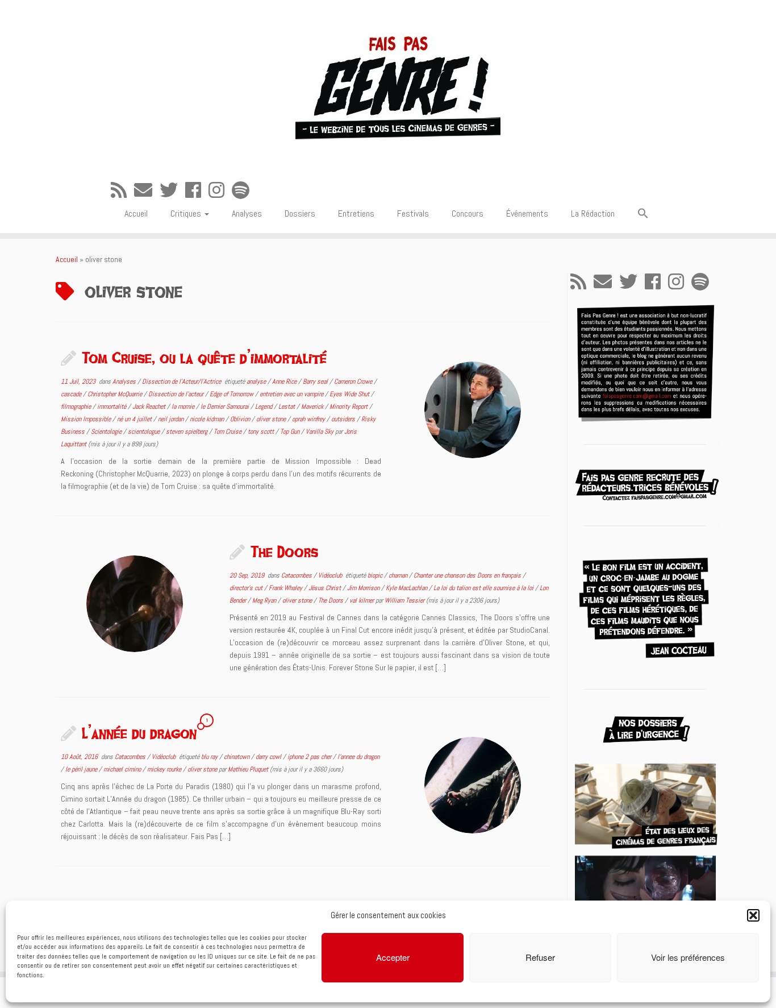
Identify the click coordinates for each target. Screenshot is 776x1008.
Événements (527, 213)
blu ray (210, 756)
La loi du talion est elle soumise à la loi (484, 587)
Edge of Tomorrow (232, 394)
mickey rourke (165, 769)
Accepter (393, 957)
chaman (399, 575)
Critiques (186, 213)
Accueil (136, 213)
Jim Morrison (364, 587)
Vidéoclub (331, 575)
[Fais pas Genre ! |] (388, 85)
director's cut (247, 587)
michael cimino (123, 769)
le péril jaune (82, 769)
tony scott (262, 431)
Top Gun (290, 431)
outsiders (344, 419)
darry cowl (269, 756)
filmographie (77, 406)
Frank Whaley (286, 587)
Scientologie (107, 431)
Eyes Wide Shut (350, 394)
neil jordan (171, 419)
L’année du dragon (139, 732)
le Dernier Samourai (226, 406)
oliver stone (271, 419)
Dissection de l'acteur (176, 394)
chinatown (237, 756)
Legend (264, 406)
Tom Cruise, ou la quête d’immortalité (204, 357)
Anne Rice (285, 381)
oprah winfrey (309, 419)
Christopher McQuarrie (115, 394)
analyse (257, 381)
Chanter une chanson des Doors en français (468, 575)
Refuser (540, 957)
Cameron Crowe (354, 381)
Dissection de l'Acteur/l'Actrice (182, 381)
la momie (184, 406)
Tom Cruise (228, 431)
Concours (467, 213)
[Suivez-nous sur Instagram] (220, 190)
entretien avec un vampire (292, 394)
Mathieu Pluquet (248, 769)
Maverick (313, 406)
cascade (72, 394)
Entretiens (356, 213)
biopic (376, 575)
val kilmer (362, 600)
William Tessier (404, 600)
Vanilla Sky (320, 431)
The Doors (284, 551)
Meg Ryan (265, 600)
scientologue (144, 431)
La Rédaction (593, 213)
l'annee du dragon (358, 756)
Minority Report (349, 406)
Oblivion (241, 419)
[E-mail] (147, 190)
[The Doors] (134, 603)
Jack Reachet (149, 406)
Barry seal (316, 381)
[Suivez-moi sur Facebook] (196, 190)
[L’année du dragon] (472, 785)
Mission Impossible (86, 419)
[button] (753, 915)
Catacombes (297, 575)
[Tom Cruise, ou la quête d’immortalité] (472, 409)
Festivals (413, 213)
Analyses (247, 213)
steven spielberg (187, 431)
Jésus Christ (325, 587)
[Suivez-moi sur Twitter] (172, 190)
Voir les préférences (688, 957)
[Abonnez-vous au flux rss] (122, 190)
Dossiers (300, 213)
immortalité (112, 406)
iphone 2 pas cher (310, 756)
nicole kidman (208, 419)
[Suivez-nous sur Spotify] (244, 190)
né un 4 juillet (135, 419)
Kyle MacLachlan (407, 587)
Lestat (287, 406)
